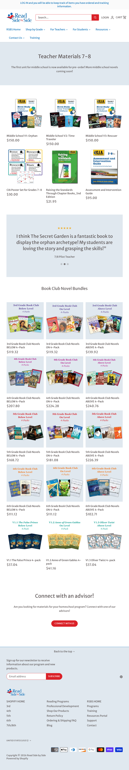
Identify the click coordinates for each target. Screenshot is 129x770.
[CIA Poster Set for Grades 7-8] (25, 166)
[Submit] (95, 17)
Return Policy (55, 715)
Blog (49, 725)
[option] (64, 242)
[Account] (112, 17)
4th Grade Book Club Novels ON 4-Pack (63, 399)
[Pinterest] (121, 676)
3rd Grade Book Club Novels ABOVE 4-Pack (102, 345)
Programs (93, 706)
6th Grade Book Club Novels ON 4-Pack (63, 507)
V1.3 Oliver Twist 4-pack (100, 560)
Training (92, 710)
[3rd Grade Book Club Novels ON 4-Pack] (64, 320)
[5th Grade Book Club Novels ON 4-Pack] (64, 429)
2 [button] (64, 264)
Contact (92, 725)
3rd (8, 706)
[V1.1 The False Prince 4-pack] (25, 537)
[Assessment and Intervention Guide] (104, 166)
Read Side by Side (36, 755)
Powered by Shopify (17, 758)
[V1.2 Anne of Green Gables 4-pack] (64, 537)
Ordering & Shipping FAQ (61, 720)
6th (8, 720)
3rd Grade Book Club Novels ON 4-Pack (62, 345)
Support (92, 720)
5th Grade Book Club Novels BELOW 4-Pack (23, 453)
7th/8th (11, 725)
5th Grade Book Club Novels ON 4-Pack (63, 453)
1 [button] (61, 264)
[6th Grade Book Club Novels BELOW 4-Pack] (25, 483)
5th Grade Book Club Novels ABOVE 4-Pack (102, 453)
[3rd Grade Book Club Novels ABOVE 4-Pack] (104, 320)
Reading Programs (58, 701)
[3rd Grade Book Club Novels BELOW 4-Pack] (25, 320)
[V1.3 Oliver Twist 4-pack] (104, 537)
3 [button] (67, 264)
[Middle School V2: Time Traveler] (64, 112)
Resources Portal (97, 715)
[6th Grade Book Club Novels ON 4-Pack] (64, 483)
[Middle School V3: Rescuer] (104, 112)
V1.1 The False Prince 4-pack (24, 560)
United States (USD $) (17, 740)
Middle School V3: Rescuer (101, 135)
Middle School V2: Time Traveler (60, 137)
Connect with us (64, 623)
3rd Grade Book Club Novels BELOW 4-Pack (23, 345)
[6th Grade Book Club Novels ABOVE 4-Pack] (104, 483)
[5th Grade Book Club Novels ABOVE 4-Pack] (104, 429)
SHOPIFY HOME (15, 701)
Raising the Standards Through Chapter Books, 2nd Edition (63, 193)
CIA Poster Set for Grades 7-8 (24, 189)
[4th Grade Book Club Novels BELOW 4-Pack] (25, 374)
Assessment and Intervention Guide (103, 191)
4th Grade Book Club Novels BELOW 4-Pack (23, 399)
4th (8, 710)
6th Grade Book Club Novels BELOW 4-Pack (23, 507)
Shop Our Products (58, 710)
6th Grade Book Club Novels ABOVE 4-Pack (102, 507)
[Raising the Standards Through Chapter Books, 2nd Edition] (64, 166)
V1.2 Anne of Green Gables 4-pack (63, 562)
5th (8, 715)
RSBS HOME (94, 701)
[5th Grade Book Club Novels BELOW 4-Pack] (25, 429)
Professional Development (63, 706)
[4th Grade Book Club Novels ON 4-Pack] (64, 374)
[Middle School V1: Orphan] (25, 112)
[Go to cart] (125, 17)
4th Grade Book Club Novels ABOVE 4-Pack (102, 399)
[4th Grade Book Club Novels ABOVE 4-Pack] (104, 374)
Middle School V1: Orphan (22, 135)
